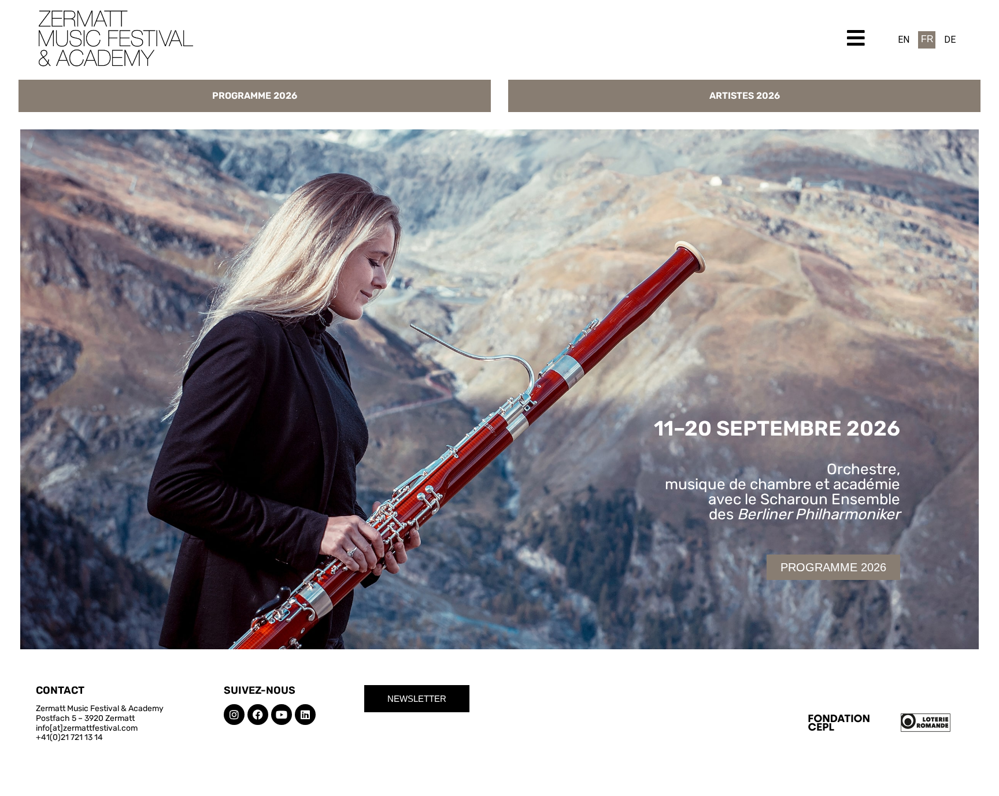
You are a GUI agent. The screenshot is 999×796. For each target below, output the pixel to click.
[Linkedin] (305, 714)
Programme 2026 (254, 95)
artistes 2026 (744, 95)
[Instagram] (234, 714)
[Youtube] (281, 714)
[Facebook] (257, 714)
